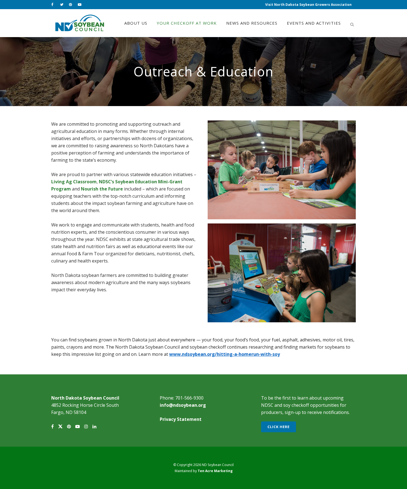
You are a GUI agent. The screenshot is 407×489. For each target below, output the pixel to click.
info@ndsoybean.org (183, 405)
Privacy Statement (181, 419)
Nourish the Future (102, 189)
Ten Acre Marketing (215, 471)
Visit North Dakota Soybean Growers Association (308, 4)
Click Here (278, 426)
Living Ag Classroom (74, 182)
